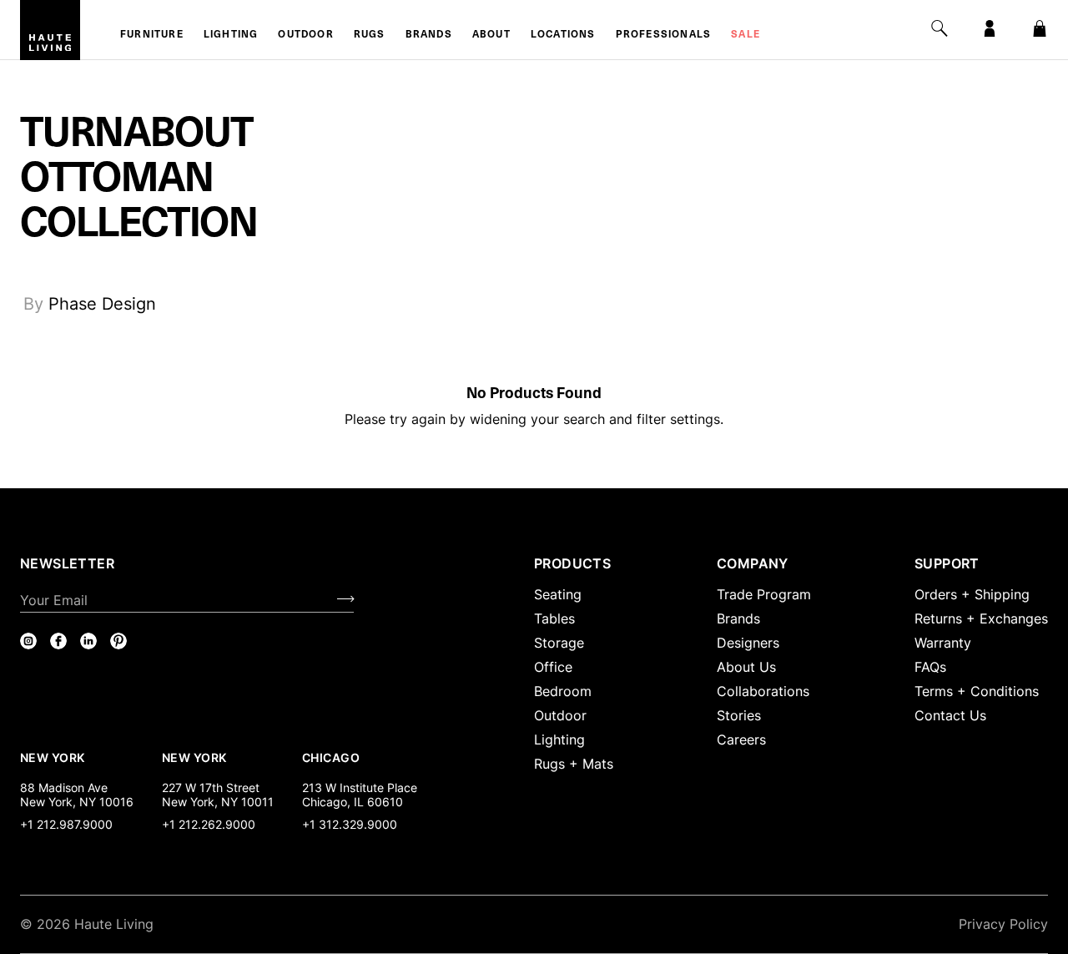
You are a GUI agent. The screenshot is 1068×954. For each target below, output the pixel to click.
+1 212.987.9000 (66, 824)
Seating (558, 594)
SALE (745, 35)
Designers (748, 642)
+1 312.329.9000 (349, 824)
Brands (429, 35)
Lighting (231, 35)
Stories (739, 715)
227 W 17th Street (210, 787)
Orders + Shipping (972, 594)
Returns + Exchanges (981, 618)
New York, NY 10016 (77, 802)
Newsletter (67, 563)
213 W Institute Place (359, 787)
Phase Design (102, 304)
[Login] (990, 28)
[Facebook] (58, 641)
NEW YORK (54, 757)
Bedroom (563, 691)
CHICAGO (331, 757)
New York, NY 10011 (218, 802)
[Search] (939, 28)
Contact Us (950, 715)
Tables (554, 618)
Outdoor (305, 35)
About (491, 35)
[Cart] (1040, 28)
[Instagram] (28, 641)
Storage (559, 642)
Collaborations (763, 691)
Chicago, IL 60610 (352, 802)
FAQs (930, 667)
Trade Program (764, 594)
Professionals (664, 35)
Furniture (152, 35)
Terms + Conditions (976, 691)
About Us (746, 667)
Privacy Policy (1003, 924)
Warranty (942, 642)
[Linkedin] (88, 641)
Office (553, 667)
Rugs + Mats (573, 763)
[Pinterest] (118, 641)
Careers (741, 739)
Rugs (369, 35)
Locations (563, 35)
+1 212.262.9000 (208, 824)
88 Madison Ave (64, 787)
